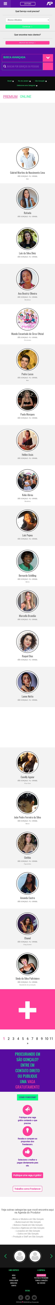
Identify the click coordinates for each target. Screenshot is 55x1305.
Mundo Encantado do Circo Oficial (27, 334)
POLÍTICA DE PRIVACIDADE (41, 1278)
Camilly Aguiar (27, 777)
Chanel (27, 938)
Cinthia (27, 857)
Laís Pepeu (27, 535)
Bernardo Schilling (27, 575)
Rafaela (27, 213)
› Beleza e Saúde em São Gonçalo (27, 1225)
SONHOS (13, 1286)
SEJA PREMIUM (41, 1275)
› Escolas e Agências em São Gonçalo (27, 1228)
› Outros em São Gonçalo (27, 1233)
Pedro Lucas (27, 374)
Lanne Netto (27, 696)
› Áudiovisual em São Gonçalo (27, 1222)
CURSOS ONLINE (13, 1280)
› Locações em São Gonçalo (27, 1231)
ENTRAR (27, 4)
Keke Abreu (27, 495)
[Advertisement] (27, 123)
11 (51, 1039)
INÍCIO (13, 1275)
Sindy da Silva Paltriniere (28, 978)
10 (46, 1039)
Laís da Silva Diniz (27, 253)
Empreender (35, 1302)
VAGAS (14, 1278)
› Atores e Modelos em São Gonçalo (27, 1219)
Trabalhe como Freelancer (27, 1188)
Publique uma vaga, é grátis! (27, 1175)
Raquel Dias (27, 656)
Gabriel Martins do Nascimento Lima (27, 172)
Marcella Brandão (27, 616)
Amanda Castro (27, 898)
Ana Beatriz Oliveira (27, 293)
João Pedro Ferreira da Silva (27, 817)
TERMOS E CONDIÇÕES (41, 1280)
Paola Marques (27, 414)
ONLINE (25, 96)
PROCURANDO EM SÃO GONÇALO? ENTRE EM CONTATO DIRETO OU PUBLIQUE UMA (27, 1070)
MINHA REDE (13, 1283)
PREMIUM (10, 96)
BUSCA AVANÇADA (14, 57)
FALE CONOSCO (41, 1283)
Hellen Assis (27, 455)
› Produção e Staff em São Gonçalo (27, 1236)
